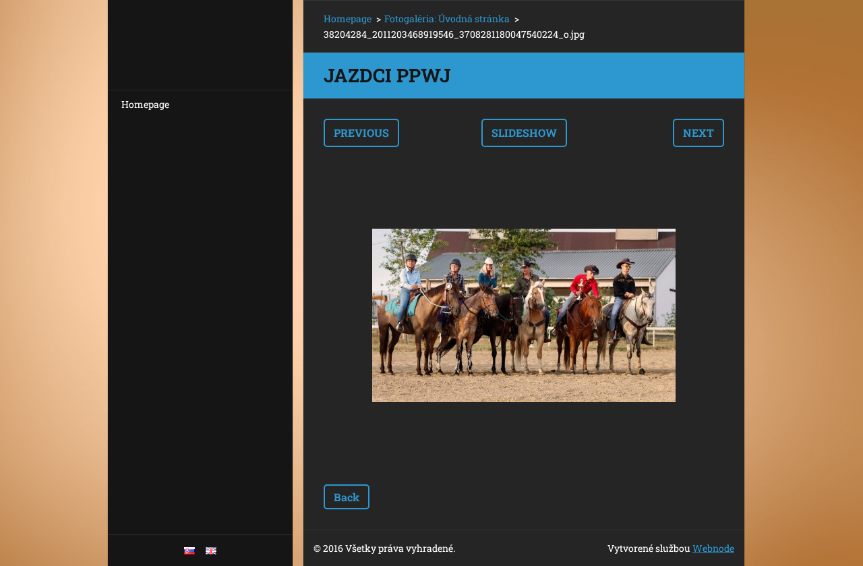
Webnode (713, 548)
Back (346, 497)
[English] (211, 550)
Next (698, 132)
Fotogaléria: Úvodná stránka (447, 18)
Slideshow (524, 132)
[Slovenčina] (189, 550)
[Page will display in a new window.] (524, 316)
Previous (361, 132)
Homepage (145, 104)
